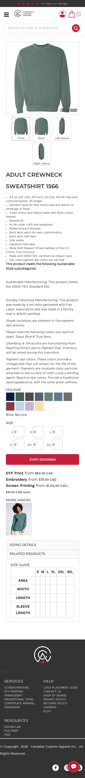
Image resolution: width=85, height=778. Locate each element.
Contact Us (52, 691)
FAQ (7, 735)
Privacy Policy (54, 699)
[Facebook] (55, 767)
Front (21, 138)
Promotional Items (18, 699)
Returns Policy (55, 703)
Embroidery (16, 479)
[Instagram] (67, 767)
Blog (47, 711)
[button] (62, 14)
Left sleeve (62, 138)
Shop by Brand (54, 695)
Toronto (5, 671)
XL (11, 445)
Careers (49, 707)
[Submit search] (76, 28)
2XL (29, 445)
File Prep (11, 731)
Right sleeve (41, 163)
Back (41, 138)
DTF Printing (13, 691)
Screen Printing (20, 485)
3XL (48, 445)
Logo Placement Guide (60, 687)
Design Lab (12, 727)
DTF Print (14, 473)
